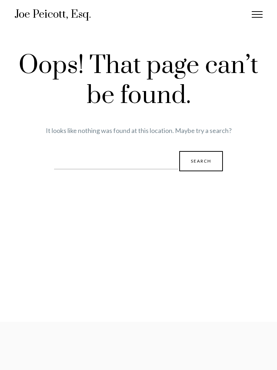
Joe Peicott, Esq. (52, 14)
